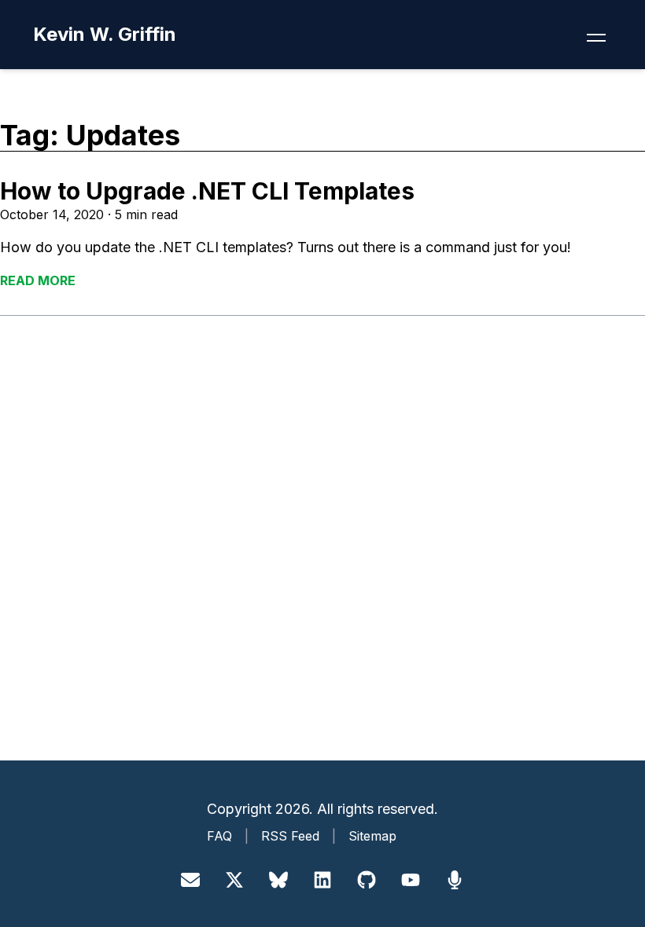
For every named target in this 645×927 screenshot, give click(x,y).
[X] (234, 879)
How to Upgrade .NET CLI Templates (207, 191)
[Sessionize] (454, 879)
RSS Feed (290, 836)
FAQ (219, 836)
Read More (38, 280)
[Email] (190, 879)
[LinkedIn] (322, 879)
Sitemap (372, 836)
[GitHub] (366, 879)
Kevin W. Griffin (104, 34)
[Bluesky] (278, 879)
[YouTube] (410, 879)
